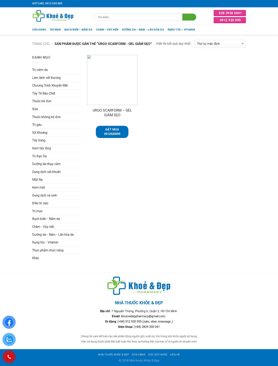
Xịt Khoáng (39, 133)
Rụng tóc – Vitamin (181, 29)
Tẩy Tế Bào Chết (43, 93)
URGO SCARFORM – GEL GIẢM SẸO (112, 112)
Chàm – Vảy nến (107, 29)
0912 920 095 (230, 20)
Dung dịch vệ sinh (44, 195)
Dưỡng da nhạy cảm (46, 164)
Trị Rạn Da (39, 156)
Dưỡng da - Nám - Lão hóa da (53, 235)
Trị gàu (37, 125)
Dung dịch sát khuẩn (46, 172)
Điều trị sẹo (40, 203)
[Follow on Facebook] (244, 3)
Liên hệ (175, 354)
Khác (35, 258)
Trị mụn (55, 29)
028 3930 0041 (230, 13)
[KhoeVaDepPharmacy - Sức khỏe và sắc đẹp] (53, 16)
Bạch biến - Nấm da (46, 219)
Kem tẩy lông (41, 148)
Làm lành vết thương (46, 78)
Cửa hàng (39, 29)
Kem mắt (38, 187)
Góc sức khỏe (157, 354)
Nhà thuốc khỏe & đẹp (113, 354)
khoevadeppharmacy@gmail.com (143, 316)
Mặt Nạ (37, 179)
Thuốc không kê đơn (46, 117)
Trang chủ (40, 44)
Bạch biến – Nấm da (78, 29)
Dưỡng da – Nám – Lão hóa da (143, 29)
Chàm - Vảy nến (43, 227)
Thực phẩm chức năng (47, 250)
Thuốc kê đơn (41, 101)
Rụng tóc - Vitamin (45, 242)
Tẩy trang (38, 140)
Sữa (35, 109)
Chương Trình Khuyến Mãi (50, 85)
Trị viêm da (40, 70)
